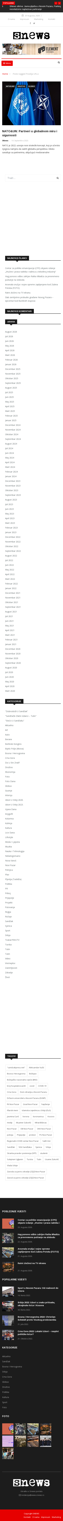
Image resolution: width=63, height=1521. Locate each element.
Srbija (7, 935)
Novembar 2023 (13, 485)
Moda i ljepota (12, 842)
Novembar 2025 (13, 373)
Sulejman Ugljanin (15, 1159)
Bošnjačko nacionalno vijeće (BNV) (22, 1079)
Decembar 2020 (12, 649)
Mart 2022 (10, 579)
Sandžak (9, 921)
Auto (7, 734)
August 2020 (11, 667)
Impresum (24, 19)
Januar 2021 (10, 644)
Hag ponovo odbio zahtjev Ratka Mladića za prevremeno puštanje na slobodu (32, 278)
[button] (55, 3)
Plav (7, 874)
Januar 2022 (10, 588)
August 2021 (11, 611)
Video (7, 958)
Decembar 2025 (12, 369)
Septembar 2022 (13, 551)
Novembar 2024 (13, 429)
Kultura (8, 828)
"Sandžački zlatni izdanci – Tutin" (20, 716)
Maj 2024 (9, 457)
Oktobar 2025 (11, 378)
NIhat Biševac (41, 1122)
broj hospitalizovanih (16, 1086)
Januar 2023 (10, 532)
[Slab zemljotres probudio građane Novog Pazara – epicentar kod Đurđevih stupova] (7, 1446)
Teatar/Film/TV (12, 939)
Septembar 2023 (13, 495)
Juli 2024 (9, 448)
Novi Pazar (10, 865)
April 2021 (10, 630)
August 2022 (11, 555)
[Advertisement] (31, 218)
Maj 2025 (9, 401)
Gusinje (8, 790)
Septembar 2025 (13, 383)
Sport (7, 930)
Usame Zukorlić (52, 1159)
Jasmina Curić (13, 1116)
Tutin (7, 949)
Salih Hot (46, 1141)
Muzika (8, 846)
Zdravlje (9, 972)
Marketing (38, 19)
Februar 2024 (11, 471)
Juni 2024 (9, 453)
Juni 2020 (9, 677)
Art (6, 730)
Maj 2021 (9, 625)
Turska (8, 944)
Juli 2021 (9, 616)
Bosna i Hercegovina (15, 753)
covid (32, 1086)
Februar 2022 (11, 583)
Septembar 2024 (13, 439)
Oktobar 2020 (11, 658)
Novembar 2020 (13, 653)
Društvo (21, 86)
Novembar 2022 (13, 541)
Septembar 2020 (13, 663)
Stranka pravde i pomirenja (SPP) (21, 1153)
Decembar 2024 (12, 425)
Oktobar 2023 (11, 490)
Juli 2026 (9, 336)
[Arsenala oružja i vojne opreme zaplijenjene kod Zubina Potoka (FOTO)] (8, 1253)
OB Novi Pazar (27, 1128)
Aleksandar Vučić (36, 1067)
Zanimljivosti (11, 967)
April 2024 (10, 462)
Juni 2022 (9, 565)
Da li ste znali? (12, 762)
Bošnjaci (32, 1073)
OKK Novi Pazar (44, 1128)
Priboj (8, 893)
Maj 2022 (9, 569)
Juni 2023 (9, 509)
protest (32, 1135)
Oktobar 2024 (11, 434)
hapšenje (45, 1104)
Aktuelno (10, 86)
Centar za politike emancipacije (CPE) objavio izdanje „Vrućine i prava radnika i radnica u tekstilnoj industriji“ (30, 270)
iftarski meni (12, 1110)
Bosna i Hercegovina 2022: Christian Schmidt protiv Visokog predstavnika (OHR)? (37, 1320)
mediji (9, 1122)
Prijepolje (9, 898)
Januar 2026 (10, 364)
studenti (43, 1153)
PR (6, 888)
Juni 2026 (9, 341)
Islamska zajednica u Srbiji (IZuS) (36, 1110)
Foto (7, 776)
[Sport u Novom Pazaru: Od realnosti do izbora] (8, 1292)
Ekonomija (10, 772)
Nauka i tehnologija (14, 851)
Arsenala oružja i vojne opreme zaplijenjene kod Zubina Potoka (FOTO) (31, 286)
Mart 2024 (10, 467)
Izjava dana (10, 809)
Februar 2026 (11, 359)
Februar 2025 (11, 415)
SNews (5, 140)
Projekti (8, 902)
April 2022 (10, 574)
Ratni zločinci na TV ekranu (17, 292)
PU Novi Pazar (45, 1135)
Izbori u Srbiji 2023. (14, 804)
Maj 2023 (9, 513)
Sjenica (8, 925)
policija (10, 1135)
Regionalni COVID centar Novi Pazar (23, 1141)
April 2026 (10, 350)
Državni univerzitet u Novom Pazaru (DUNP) (26, 1098)
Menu (8, 63)
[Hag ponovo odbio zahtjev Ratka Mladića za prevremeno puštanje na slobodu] (8, 1238)
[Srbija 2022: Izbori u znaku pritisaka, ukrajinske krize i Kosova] (8, 1306)
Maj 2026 (9, 345)
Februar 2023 (11, 527)
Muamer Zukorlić (23, 1122)
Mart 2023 (10, 523)
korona (26, 1116)
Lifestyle (9, 837)
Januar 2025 (10, 420)
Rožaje (8, 916)
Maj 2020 (9, 681)
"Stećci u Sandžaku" (14, 720)
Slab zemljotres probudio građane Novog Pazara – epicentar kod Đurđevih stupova (29, 299)
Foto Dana (10, 781)
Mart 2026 (10, 355)
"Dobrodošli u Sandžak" (16, 711)
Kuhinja (8, 823)
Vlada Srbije (12, 1165)
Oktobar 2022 (11, 546)
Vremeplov (10, 963)
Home (5, 73)
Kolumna (9, 818)
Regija (8, 912)
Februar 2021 (11, 639)
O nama (11, 19)
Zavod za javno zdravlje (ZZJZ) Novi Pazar (25, 1177)
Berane (8, 739)
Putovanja (10, 907)
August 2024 (11, 443)
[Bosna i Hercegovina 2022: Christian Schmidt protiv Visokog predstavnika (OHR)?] (8, 1321)
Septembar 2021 (13, 607)
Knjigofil (9, 814)
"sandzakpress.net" (16, 1067)
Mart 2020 (10, 691)
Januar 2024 (10, 476)
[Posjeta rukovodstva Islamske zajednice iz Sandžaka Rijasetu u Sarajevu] (45, 1446)
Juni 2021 (9, 621)
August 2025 (11, 387)
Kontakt (51, 19)
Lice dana (10, 832)
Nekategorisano (12, 856)
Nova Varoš (10, 860)
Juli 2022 (9, 560)
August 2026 (11, 331)
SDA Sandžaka (25, 1147)
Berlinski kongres (13, 744)
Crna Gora (10, 758)
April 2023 (10, 518)
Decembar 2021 (12, 593)
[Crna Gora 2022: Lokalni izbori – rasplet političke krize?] (8, 1335)
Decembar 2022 (12, 537)
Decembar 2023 (12, 481)
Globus (31, 86)
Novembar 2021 (13, 597)
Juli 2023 (9, 504)
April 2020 (10, 686)
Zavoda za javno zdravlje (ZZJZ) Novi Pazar (26, 1171)
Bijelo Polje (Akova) (14, 748)
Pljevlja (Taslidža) (13, 879)
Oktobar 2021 (11, 602)
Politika (8, 884)
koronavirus (38, 1116)
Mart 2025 (10, 411)
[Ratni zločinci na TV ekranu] (8, 1267)
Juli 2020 (9, 672)
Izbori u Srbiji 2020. (14, 800)
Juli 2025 (9, 392)
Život (7, 977)
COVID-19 (42, 1086)
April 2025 (10, 406)
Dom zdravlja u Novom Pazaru (33, 1092)
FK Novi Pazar (13, 1104)
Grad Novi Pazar (30, 1104)
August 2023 (11, 499)
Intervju (8, 795)
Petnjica (9, 870)
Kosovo (51, 1116)
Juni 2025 (9, 397)
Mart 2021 (10, 635)
